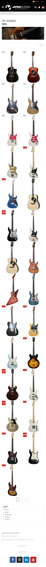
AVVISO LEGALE (23, 552)
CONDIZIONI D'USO (23, 546)
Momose (7, 512)
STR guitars (7, 517)
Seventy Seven (8, 514)
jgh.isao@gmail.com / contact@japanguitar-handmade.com (18, 540)
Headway (7, 519)
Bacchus (7, 510)
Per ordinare (5, 506)
